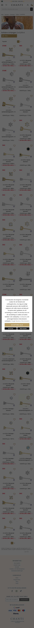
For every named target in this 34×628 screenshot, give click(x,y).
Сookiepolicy (23, 317)
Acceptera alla (17, 325)
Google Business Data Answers (20, 321)
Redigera (23, 328)
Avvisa (10, 328)
